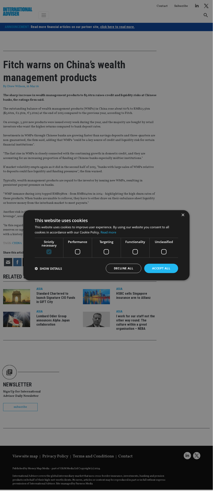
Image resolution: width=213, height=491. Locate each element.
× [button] (182, 214)
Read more (108, 232)
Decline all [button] (123, 268)
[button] (48, 268)
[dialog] (106, 245)
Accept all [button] (161, 268)
